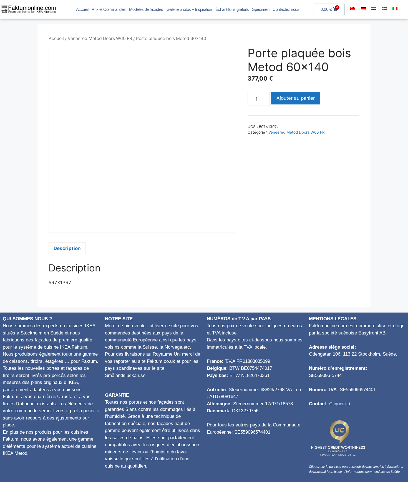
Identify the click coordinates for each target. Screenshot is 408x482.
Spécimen (260, 9)
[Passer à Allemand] (363, 9)
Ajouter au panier (295, 98)
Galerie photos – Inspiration (189, 9)
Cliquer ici (339, 403)
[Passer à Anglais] (352, 9)
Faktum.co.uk (161, 361)
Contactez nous (286, 9)
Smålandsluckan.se (125, 375)
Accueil (82, 9)
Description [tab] (67, 248)
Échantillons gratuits (232, 9)
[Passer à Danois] (384, 9)
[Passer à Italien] (395, 9)
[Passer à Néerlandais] (374, 9)
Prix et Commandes (109, 9)
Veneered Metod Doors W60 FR (100, 38)
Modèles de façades (146, 9)
